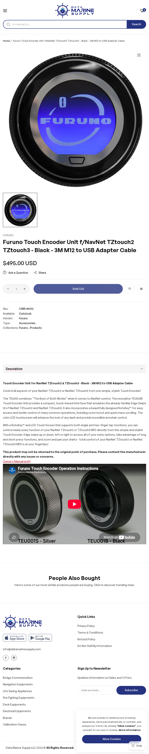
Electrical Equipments (17, 711)
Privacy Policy (86, 626)
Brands (7, 717)
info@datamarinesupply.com (22, 649)
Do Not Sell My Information (94, 646)
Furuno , (24, 327)
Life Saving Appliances (17, 691)
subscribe (131, 690)
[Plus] (24, 289)
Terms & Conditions (90, 632)
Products (36, 327)
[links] (6, 658)
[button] (129, 289)
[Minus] (8, 289)
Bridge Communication (18, 677)
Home (6, 40)
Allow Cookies (111, 739)
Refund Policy (86, 639)
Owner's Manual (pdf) (16, 461)
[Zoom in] (138, 55)
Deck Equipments (14, 704)
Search (136, 24)
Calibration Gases (14, 724)
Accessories (27, 323)
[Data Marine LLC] (74, 10)
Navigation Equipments (18, 684)
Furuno (8, 235)
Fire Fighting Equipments (18, 697)
